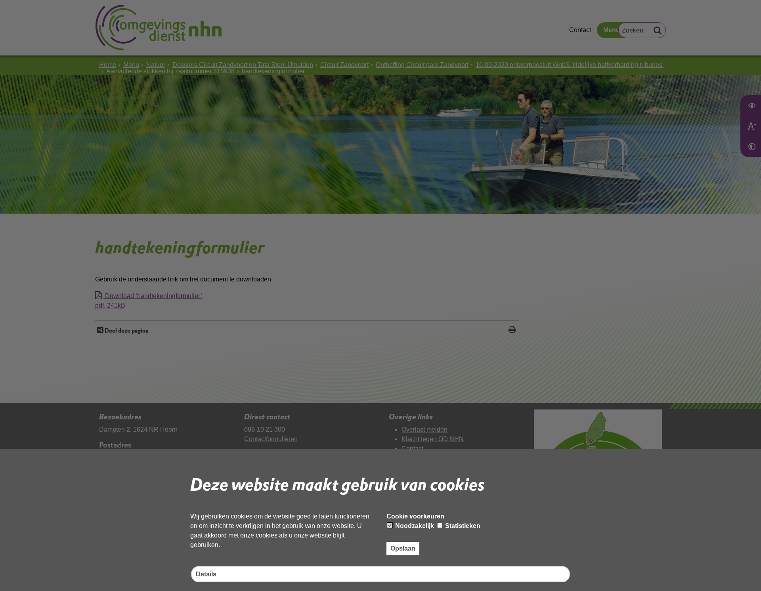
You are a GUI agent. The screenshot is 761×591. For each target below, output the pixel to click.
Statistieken (462, 525)
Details (206, 574)
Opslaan (402, 548)
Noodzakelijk (414, 525)
